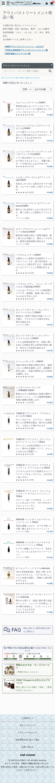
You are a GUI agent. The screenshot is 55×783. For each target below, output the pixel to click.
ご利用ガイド (27, 718)
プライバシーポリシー (27, 732)
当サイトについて (27, 725)
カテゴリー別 (12, 78)
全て (3, 78)
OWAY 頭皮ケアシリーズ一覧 (17, 54)
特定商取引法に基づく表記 (27, 740)
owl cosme (27, 755)
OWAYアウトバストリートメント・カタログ (24, 46)
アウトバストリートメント (29, 78)
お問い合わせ (27, 747)
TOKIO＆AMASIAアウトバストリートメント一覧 (26, 50)
